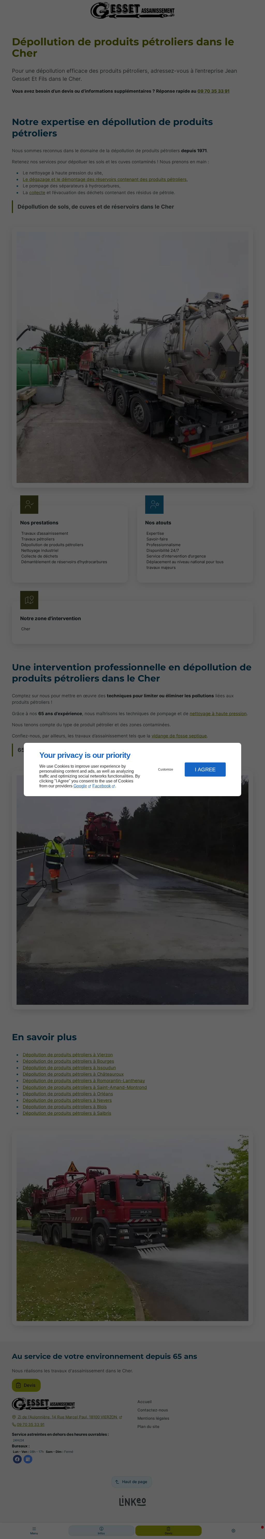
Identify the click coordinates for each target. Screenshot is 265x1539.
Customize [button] (165, 769)
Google (80, 786)
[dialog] (132, 769)
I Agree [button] (205, 769)
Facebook (101, 786)
